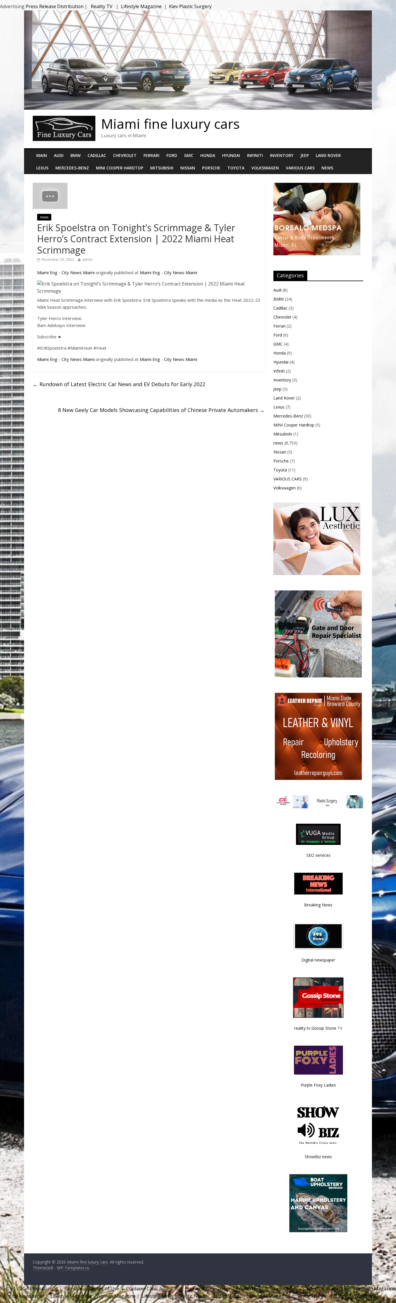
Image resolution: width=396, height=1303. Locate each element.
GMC (188, 155)
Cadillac (97, 155)
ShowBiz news (318, 1156)
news (44, 217)
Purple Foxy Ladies (318, 1085)
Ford (171, 155)
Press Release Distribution (55, 6)
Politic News (192, 1296)
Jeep (304, 155)
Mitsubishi (161, 168)
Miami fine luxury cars (170, 124)
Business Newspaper (208, 1288)
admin (87, 259)
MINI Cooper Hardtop (119, 168)
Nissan (187, 168)
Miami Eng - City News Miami (66, 272)
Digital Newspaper (24, 1296)
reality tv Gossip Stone (315, 1028)
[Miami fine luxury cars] (64, 119)
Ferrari (151, 155)
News (327, 168)
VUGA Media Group (37, 1288)
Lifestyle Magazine (141, 6)
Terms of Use (104, 1288)
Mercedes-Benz (72, 168)
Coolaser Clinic (142, 1288)
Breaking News (318, 905)
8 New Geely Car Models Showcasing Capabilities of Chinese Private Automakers (161, 409)
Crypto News (250, 1288)
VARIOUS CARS (300, 168)
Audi (58, 155)
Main (41, 155)
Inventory (281, 155)
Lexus (42, 168)
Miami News (283, 1288)
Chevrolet (125, 155)
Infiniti (255, 155)
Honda (207, 155)
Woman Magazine (116, 1296)
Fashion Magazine (375, 1288)
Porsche (211, 168)
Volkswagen (265, 168)
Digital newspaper (318, 960)
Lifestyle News (157, 1296)
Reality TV (102, 6)
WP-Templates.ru (73, 1268)
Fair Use (73, 1288)
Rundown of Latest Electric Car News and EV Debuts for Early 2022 (119, 384)
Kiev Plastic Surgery (190, 6)
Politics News (311, 1296)
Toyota (235, 168)
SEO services (318, 855)
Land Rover (328, 155)
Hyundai (231, 155)
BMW (75, 155)
